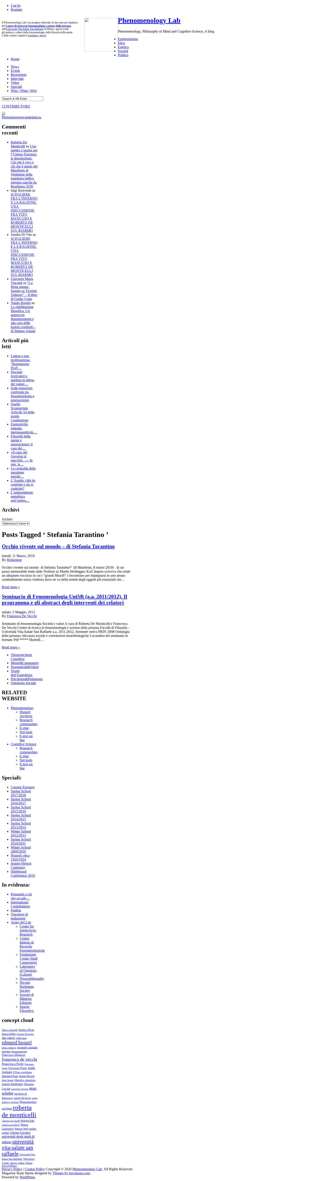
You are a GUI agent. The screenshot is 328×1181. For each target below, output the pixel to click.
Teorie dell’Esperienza (21, 673)
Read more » (11, 587)
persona (14, 1102)
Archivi (7, 519)
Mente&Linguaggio (25, 663)
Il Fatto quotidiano (22, 1072)
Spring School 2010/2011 (21, 841)
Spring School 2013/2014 (21, 825)
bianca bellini (9, 1034)
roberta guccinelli (11, 1121)
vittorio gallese (17, 1163)
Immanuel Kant (10, 1076)
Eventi (15, 71)
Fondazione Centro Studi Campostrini (28, 958)
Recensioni (18, 75)
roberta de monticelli (19, 1111)
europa (6, 1051)
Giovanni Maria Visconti (22, 281)
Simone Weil (21, 1128)
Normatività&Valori (25, 667)
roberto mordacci (11, 1124)
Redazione (14, 560)
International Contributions (20, 904)
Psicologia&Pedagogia (27, 679)
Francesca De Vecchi (22, 616)
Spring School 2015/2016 (21, 809)
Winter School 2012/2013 (21, 833)
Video (15, 83)
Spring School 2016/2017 (21, 801)
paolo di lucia (22, 1098)
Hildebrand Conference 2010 (23, 873)
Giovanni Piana (17, 1068)
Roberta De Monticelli (19, 144)
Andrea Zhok (26, 1030)
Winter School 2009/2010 (21, 849)
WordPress (27, 1177)
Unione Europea (20, 1132)
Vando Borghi (21, 303)
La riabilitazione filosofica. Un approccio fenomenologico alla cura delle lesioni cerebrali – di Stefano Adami (23, 319)
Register (16, 9)
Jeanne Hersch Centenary (21, 865)
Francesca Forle (13, 1064)
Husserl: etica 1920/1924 (20, 857)
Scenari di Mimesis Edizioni (27, 999)
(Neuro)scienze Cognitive (21, 657)
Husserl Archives (26, 714)
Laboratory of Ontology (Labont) (28, 970)
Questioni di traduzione (19, 916)
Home (15, 59)
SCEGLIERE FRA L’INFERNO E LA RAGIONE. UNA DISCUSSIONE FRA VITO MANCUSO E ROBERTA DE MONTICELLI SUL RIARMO (24, 212)
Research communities (28, 722)
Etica (121, 43)
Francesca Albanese (13, 1055)
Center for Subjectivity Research (28, 930)
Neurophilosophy (32, 978)
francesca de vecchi (19, 1059)
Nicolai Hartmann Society (27, 986)
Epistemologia (128, 39)
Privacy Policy (12, 1169)
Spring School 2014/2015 (21, 817)
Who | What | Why (24, 91)
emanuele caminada (27, 1047)
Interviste (17, 79)
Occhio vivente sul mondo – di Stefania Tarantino (58, 546)
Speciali (16, 87)
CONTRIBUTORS (16, 106)
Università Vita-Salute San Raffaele (24, 29)
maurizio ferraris (19, 1089)
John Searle (8, 1080)
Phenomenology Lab (149, 20)
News (15, 66)
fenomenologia (19, 1051)
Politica (123, 55)
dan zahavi (8, 1038)
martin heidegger (12, 1084)
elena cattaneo (9, 1047)
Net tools (26, 732)
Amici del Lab (21, 922)
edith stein (21, 1038)
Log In (15, 5)
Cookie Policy (35, 1169)
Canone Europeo (23, 787)
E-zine (24, 728)
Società (123, 51)
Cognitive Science (23, 744)
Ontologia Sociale (23, 683)
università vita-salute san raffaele (18, 1147)
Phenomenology (22, 708)
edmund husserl (17, 1042)
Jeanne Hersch (26, 1076)
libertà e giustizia (25, 1080)
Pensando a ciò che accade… (21, 896)
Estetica (123, 47)
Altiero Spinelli (9, 1030)
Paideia (16, 910)
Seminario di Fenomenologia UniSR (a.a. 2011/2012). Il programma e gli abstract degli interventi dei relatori (64, 599)
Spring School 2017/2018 (21, 793)
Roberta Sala (27, 1120)
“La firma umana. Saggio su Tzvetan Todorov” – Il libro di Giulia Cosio (24, 291)
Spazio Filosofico (27, 1009)
